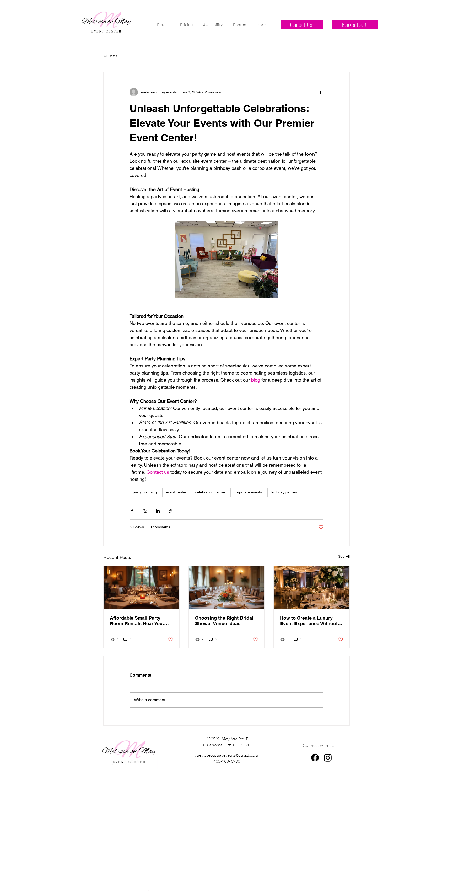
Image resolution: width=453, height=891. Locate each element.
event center (176, 492)
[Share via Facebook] (132, 510)
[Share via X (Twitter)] (144, 510)
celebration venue (210, 492)
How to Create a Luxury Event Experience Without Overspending (309, 620)
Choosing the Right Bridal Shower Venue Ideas (224, 620)
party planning (145, 492)
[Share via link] (170, 510)
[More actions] (320, 92)
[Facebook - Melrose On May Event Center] (315, 757)
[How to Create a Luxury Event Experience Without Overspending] (311, 587)
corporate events (248, 492)
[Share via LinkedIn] (157, 510)
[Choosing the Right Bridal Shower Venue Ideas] (227, 587)
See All (344, 556)
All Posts (110, 56)
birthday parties (284, 492)
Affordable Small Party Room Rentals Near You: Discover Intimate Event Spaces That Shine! (137, 620)
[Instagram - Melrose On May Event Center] (328, 757)
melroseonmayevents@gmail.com (226, 756)
